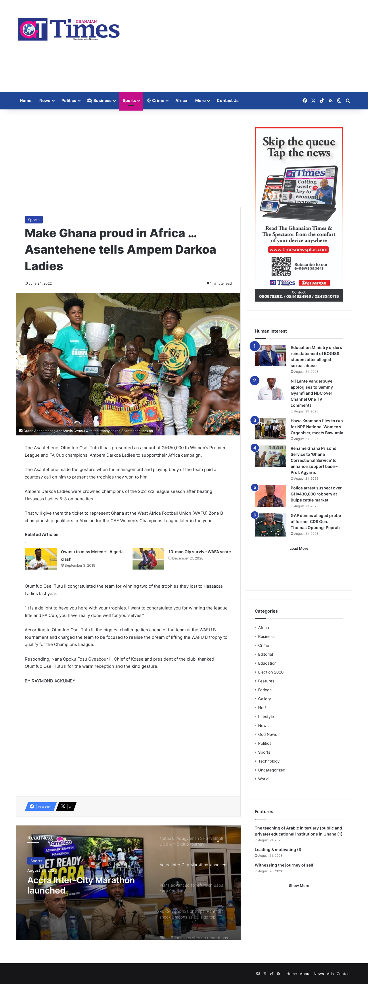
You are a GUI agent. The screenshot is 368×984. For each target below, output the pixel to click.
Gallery (264, 698)
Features (266, 681)
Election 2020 (271, 672)
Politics (69, 100)
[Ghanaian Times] (69, 27)
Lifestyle (266, 716)
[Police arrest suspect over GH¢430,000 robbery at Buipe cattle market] (270, 496)
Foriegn (265, 690)
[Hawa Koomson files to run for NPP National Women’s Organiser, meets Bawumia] (270, 428)
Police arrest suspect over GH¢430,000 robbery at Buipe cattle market (316, 493)
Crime (157, 100)
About (305, 973)
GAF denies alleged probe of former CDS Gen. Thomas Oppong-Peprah (316, 521)
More (200, 100)
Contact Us (228, 100)
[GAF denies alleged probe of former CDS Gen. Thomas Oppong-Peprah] (270, 525)
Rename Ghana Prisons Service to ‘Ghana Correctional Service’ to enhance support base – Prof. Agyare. (314, 460)
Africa (181, 100)
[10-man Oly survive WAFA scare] (148, 559)
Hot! (262, 707)
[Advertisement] (241, 46)
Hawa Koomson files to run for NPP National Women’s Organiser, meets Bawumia (317, 426)
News (44, 100)
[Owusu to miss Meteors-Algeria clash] (41, 559)
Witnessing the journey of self (284, 865)
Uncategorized (271, 770)
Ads (330, 973)
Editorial (265, 654)
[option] (128, 882)
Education (267, 663)
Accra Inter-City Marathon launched (81, 885)
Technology (269, 761)
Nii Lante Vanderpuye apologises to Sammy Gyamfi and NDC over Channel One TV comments (312, 393)
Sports (129, 100)
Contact (344, 973)
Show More (299, 885)
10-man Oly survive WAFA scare (199, 551)
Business (102, 100)
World (263, 779)
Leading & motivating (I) (278, 849)
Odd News (267, 734)
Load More (299, 548)
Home (25, 100)
